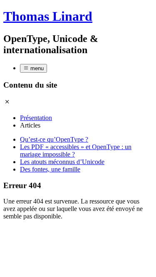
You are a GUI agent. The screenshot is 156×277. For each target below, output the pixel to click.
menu (36, 68)
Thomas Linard (47, 16)
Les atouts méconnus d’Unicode (62, 161)
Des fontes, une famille (50, 169)
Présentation (36, 117)
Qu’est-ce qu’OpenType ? (54, 139)
